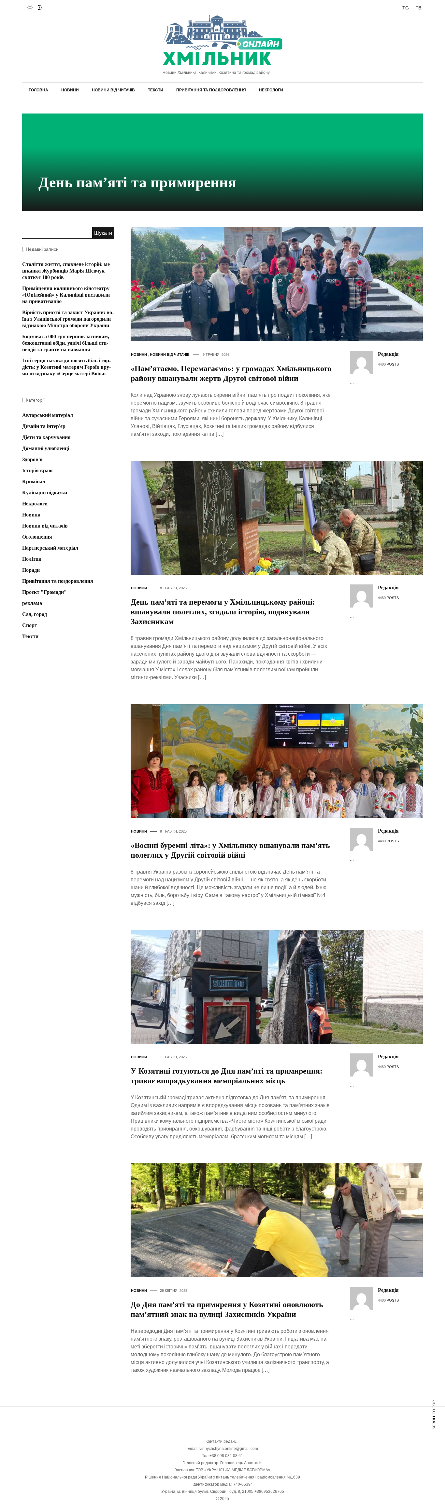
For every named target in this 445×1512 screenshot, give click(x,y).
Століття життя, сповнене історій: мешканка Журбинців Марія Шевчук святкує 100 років (66, 270)
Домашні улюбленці (45, 448)
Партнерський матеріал (50, 548)
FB (418, 7)
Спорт (29, 625)
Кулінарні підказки (44, 492)
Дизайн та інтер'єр (43, 426)
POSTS (393, 364)
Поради (31, 570)
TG (405, 7)
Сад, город (34, 614)
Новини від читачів (113, 90)
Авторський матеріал (47, 415)
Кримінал (33, 481)
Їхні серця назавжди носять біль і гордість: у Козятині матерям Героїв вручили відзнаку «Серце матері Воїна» (66, 367)
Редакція (388, 354)
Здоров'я (32, 459)
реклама (32, 603)
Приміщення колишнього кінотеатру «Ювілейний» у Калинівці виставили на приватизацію (66, 295)
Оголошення (37, 537)
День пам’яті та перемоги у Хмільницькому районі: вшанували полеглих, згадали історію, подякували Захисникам (223, 612)
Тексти (155, 90)
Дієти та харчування (46, 437)
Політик (31, 559)
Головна (38, 90)
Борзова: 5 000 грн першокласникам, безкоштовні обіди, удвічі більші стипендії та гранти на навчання (65, 343)
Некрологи (271, 90)
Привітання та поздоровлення (211, 90)
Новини (70, 90)
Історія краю (37, 470)
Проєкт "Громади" (44, 592)
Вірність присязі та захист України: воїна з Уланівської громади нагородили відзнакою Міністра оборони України (68, 319)
